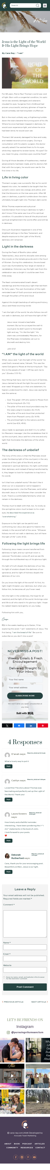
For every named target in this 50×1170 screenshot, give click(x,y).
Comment (9, 905)
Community (12, 1148)
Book (17, 1144)
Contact (40, 1148)
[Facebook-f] (15, 1157)
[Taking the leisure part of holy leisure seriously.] (38, 1101)
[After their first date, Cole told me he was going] (12, 1050)
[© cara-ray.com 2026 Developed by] (25, 1124)
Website (7, 965)
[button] (45, 5)
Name (7, 943)
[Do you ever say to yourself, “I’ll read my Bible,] (38, 1050)
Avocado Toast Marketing (25, 1136)
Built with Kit (25, 713)
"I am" (20, 53)
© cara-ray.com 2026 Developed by (25, 1133)
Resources (27, 1148)
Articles (39, 1144)
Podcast (27, 1144)
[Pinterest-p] (28, 1157)
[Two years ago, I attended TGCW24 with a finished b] (12, 1101)
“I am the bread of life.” (22, 632)
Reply (9, 766)
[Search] (37, 5)
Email (7, 954)
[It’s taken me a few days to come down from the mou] (38, 1076)
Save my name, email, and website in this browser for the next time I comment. (25, 978)
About (7, 1144)
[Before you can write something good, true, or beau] (12, 1076)
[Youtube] (34, 1157)
